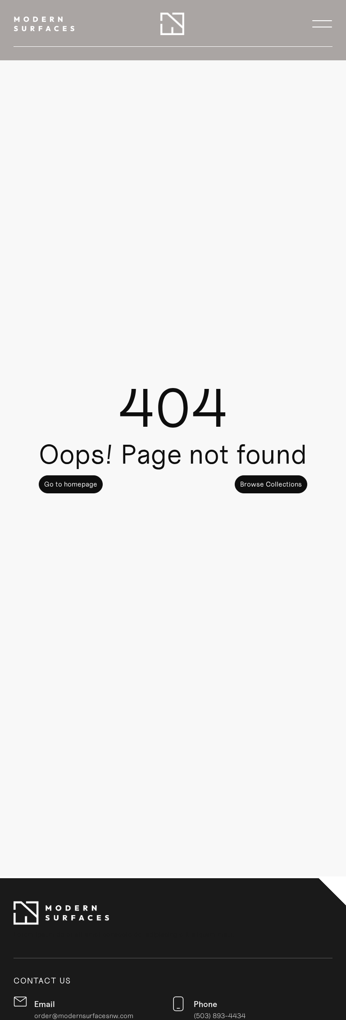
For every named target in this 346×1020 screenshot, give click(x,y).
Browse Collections (271, 484)
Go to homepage (70, 484)
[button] (322, 23)
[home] (44, 24)
